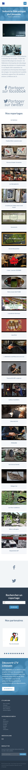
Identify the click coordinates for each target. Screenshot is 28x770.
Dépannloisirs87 (14, 550)
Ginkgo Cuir (14, 486)
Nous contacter (6, 708)
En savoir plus (8, 688)
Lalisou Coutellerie (14, 399)
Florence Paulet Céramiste (14, 162)
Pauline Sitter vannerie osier (14, 141)
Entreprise (14, 120)
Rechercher (14, 607)
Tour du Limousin (14, 643)
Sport (4, 719)
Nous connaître (6, 703)
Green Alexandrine (14, 248)
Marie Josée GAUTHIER (14, 292)
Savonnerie (14, 227)
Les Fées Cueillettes (14, 507)
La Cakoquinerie (14, 184)
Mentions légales (7, 710)
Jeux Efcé (14, 335)
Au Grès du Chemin (14, 464)
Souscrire (23, 754)
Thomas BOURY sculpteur (14, 378)
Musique (5, 726)
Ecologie (5, 724)
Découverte (5, 721)
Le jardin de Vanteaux (14, 313)
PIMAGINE (14, 443)
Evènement (5, 729)
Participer (5, 705)
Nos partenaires (6, 707)
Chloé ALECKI (14, 421)
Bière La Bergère (14, 529)
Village (4, 727)
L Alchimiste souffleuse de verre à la (14, 356)
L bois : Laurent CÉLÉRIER (14, 270)
